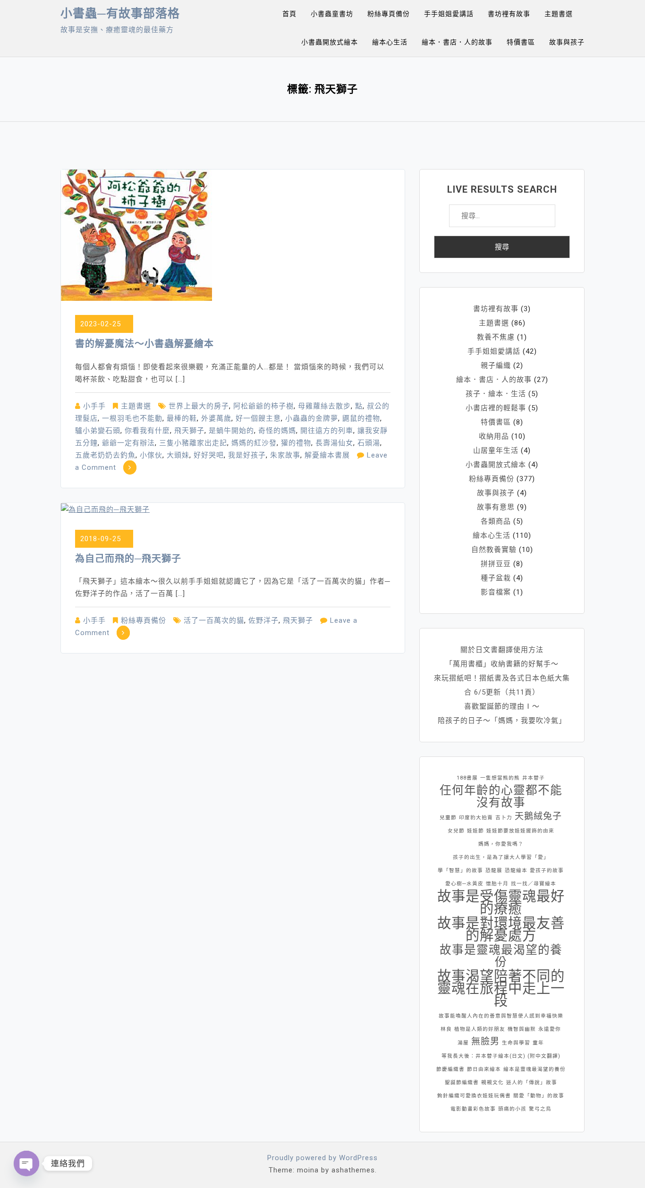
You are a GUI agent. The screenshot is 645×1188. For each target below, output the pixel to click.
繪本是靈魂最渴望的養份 (534, 1069)
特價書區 (521, 42)
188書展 (467, 778)
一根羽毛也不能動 (132, 418)
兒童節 (448, 818)
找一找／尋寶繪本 (533, 884)
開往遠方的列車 (326, 430)
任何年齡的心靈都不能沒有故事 (501, 796)
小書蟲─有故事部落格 (120, 13)
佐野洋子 (263, 620)
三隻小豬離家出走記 (193, 443)
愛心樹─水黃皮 (464, 884)
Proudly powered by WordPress (322, 1158)
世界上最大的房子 (199, 406)
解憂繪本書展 (327, 455)
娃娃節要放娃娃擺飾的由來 (520, 831)
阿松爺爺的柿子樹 (263, 406)
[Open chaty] (26, 1163)
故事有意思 (496, 507)
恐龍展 (493, 870)
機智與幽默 (522, 1029)
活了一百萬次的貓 (214, 620)
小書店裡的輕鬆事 (496, 408)
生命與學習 (516, 1043)
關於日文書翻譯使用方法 (501, 649)
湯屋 (463, 1043)
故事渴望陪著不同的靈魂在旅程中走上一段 (501, 988)
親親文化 (492, 1082)
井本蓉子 (533, 778)
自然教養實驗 (494, 549)
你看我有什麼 (147, 430)
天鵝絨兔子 (538, 816)
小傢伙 (151, 455)
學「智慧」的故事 (460, 870)
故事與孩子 (567, 42)
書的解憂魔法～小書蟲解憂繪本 (144, 343)
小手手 (94, 406)
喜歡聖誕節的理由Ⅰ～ (502, 706)
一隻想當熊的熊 (500, 778)
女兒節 (456, 831)
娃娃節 (475, 831)
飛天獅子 (189, 430)
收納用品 (494, 436)
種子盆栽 (496, 578)
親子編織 (496, 365)
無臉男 (485, 1041)
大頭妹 (178, 455)
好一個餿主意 (258, 418)
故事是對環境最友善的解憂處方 (501, 929)
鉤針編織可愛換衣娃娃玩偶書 (474, 1096)
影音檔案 (496, 592)
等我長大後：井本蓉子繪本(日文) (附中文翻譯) (500, 1056)
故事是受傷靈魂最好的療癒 (501, 902)
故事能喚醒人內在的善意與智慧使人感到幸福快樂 (501, 1016)
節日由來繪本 (484, 1069)
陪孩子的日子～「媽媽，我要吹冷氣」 (502, 720)
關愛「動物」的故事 (538, 1096)
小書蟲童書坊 (332, 13)
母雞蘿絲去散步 (324, 406)
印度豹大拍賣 (476, 818)
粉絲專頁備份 (388, 13)
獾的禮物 (296, 443)
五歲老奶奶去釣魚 (105, 455)
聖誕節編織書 (462, 1082)
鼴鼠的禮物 (361, 418)
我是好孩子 (247, 455)
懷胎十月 (497, 884)
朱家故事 (285, 455)
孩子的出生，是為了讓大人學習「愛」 (501, 857)
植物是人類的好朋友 (479, 1029)
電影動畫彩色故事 (473, 1109)
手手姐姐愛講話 (449, 13)
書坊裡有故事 (509, 13)
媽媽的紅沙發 (254, 443)
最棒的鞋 (182, 418)
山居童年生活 (495, 450)
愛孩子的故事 (547, 870)
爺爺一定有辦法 (128, 443)
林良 (446, 1029)
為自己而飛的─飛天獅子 (128, 558)
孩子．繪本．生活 (496, 394)
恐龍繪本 (516, 870)
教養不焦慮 (496, 337)
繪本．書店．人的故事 (457, 42)
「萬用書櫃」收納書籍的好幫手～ (502, 664)
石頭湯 (368, 443)
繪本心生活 (389, 42)
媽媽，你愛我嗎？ (501, 844)
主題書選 (558, 13)
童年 (538, 1043)
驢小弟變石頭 (97, 430)
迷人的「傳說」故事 (531, 1082)
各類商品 (496, 521)
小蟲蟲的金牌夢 (311, 418)
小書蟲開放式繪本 (329, 42)
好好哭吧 (209, 455)
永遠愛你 (549, 1029)
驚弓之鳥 (540, 1109)
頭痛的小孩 (512, 1109)
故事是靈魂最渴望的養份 (501, 956)
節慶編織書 (450, 1069)
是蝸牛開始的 (231, 430)
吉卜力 (503, 818)
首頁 (289, 13)
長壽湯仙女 (334, 443)
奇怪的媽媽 (277, 430)
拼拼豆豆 (496, 564)
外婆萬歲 (216, 418)
